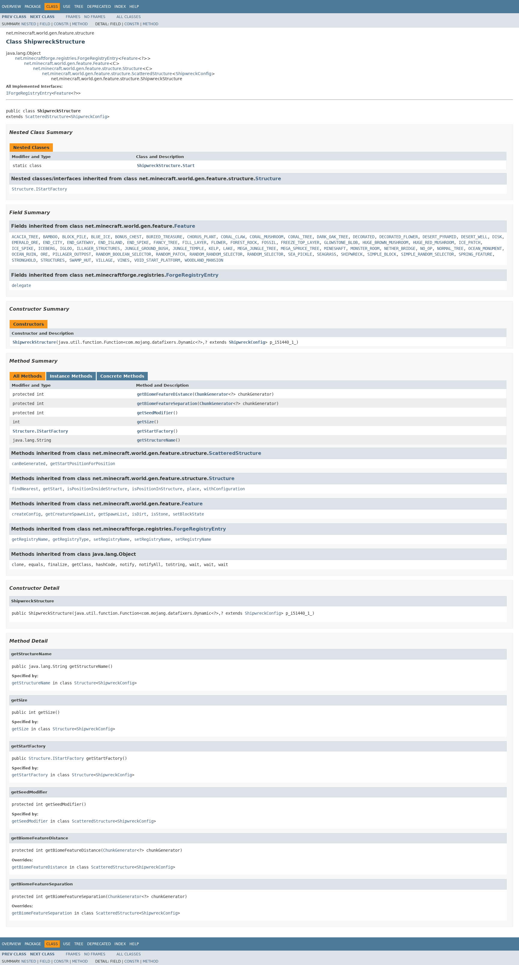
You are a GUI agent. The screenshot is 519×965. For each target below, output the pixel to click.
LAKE (228, 248)
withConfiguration (224, 488)
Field (45, 24)
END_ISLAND (110, 242)
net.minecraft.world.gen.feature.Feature (66, 63)
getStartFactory (155, 431)
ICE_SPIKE (22, 248)
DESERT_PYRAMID (439, 236)
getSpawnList (112, 514)
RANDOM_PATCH (170, 254)
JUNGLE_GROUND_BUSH (146, 248)
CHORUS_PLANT (201, 236)
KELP (213, 248)
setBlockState (188, 514)
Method (80, 24)
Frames (73, 17)
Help (134, 7)
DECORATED (364, 236)
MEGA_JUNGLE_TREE (257, 248)
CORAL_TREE (300, 236)
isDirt (139, 514)
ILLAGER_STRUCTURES (98, 248)
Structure (268, 178)
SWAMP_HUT (80, 260)
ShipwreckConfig (193, 73)
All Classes (129, 17)
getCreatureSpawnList (69, 514)
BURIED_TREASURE (164, 236)
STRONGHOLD (24, 260)
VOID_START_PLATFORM (157, 260)
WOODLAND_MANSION (204, 260)
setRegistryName (111, 539)
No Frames (94, 17)
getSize (145, 421)
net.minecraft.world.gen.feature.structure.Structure (87, 68)
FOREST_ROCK (243, 242)
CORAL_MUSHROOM (266, 236)
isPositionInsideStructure (97, 488)
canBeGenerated (28, 463)
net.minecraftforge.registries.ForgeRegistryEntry (66, 58)
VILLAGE (104, 260)
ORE (44, 254)
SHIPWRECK (352, 254)
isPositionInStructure (157, 488)
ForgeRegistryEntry (192, 275)
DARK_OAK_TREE (332, 236)
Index (120, 7)
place (193, 488)
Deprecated (99, 7)
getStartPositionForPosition (82, 463)
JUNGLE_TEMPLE (188, 248)
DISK (497, 236)
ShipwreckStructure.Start (166, 165)
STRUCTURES (53, 260)
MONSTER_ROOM (365, 248)
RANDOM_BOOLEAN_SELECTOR (123, 254)
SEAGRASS (326, 254)
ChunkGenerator (211, 394)
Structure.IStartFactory (39, 189)
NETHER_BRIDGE (399, 248)
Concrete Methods (122, 376)
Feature (130, 58)
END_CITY (52, 242)
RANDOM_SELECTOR (265, 254)
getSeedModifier (155, 412)
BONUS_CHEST (128, 236)
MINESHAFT (335, 248)
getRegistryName (30, 539)
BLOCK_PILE (74, 236)
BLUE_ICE (100, 236)
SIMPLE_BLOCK (381, 254)
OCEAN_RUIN (24, 254)
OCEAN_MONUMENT (485, 248)
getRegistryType (71, 539)
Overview (11, 7)
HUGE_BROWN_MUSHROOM (385, 242)
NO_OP (426, 248)
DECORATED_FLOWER (398, 236)
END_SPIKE (138, 242)
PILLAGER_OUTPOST (72, 254)
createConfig (26, 514)
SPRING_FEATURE (475, 254)
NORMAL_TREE (450, 248)
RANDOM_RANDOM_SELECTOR (216, 254)
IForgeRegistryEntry (29, 93)
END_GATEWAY (80, 242)
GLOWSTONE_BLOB (341, 242)
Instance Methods (71, 376)
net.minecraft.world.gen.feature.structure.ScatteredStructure (107, 73)
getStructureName (156, 440)
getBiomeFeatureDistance (164, 394)
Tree (78, 7)
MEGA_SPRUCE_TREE (300, 248)
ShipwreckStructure (34, 342)
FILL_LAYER (194, 242)
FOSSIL (269, 242)
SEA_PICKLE (300, 254)
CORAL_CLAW (233, 236)
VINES (123, 260)
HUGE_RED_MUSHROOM (433, 242)
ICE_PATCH (469, 242)
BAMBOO (50, 236)
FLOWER (218, 242)
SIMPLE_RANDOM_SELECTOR (427, 254)
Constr (61, 24)
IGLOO (66, 248)
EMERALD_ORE (25, 242)
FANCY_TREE (165, 242)
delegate (21, 285)
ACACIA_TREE (25, 236)
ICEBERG (46, 248)
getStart (52, 488)
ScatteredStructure (46, 116)
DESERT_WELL (474, 236)
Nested (28, 24)
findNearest (25, 488)
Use (67, 7)
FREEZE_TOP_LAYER (300, 242)
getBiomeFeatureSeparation (167, 403)
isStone (159, 514)
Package (33, 7)
